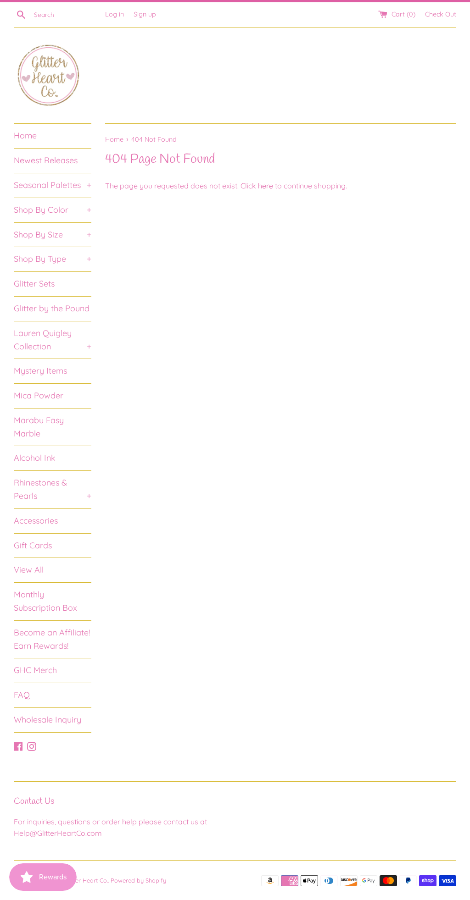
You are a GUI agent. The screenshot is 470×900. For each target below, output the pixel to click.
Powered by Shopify (138, 880)
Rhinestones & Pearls (52, 489)
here (265, 185)
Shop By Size (52, 234)
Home (25, 135)
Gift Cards (33, 545)
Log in (114, 14)
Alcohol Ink (35, 458)
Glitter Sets (34, 283)
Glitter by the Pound (52, 308)
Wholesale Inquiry (47, 719)
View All (29, 569)
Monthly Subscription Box (45, 601)
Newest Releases (46, 160)
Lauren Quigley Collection (52, 340)
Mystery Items (40, 370)
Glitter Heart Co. (86, 880)
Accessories (36, 520)
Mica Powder (38, 395)
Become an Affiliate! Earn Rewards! (52, 639)
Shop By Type (52, 259)
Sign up (145, 14)
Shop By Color (52, 209)
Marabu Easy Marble (39, 427)
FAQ (22, 695)
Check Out (440, 14)
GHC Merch (35, 670)
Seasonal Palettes (52, 185)
